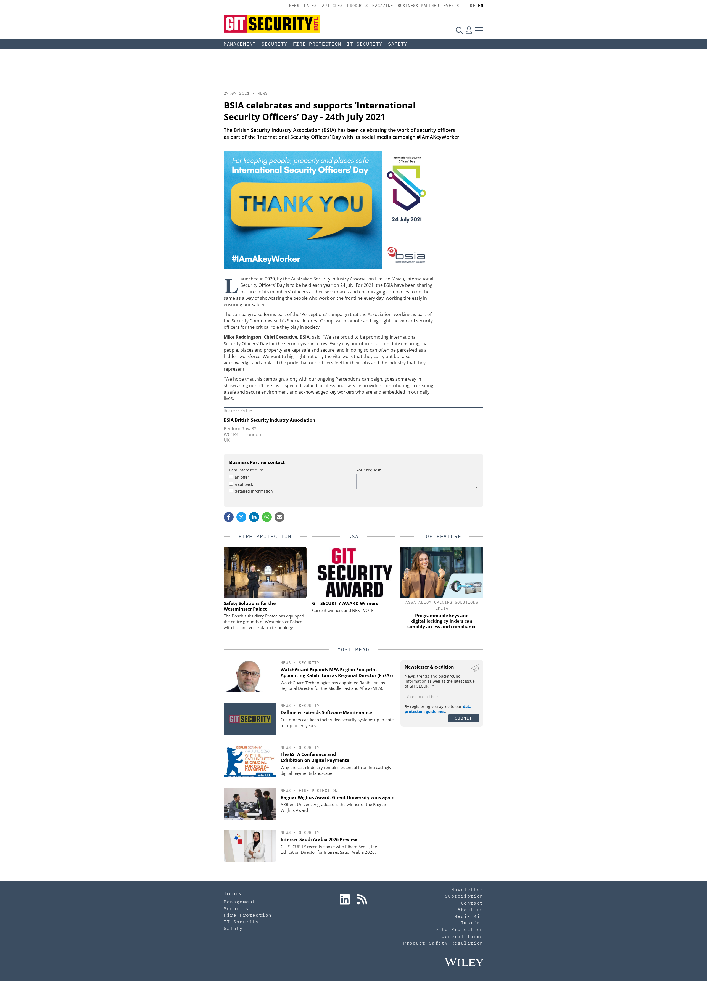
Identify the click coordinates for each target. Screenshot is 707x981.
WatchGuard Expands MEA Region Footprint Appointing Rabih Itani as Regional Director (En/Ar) (337, 672)
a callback (244, 484)
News (294, 5)
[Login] (469, 30)
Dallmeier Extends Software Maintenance (326, 712)
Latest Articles (323, 5)
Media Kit (468, 916)
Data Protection (459, 929)
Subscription (464, 896)
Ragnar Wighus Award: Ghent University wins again (338, 797)
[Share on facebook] (229, 517)
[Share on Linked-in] (254, 517)
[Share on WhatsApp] (267, 517)
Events (451, 5)
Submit (463, 718)
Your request (368, 470)
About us (470, 909)
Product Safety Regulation (443, 943)
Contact (472, 903)
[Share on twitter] (241, 517)
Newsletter (467, 889)
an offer (242, 477)
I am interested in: (246, 470)
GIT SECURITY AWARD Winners (345, 603)
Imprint (472, 923)
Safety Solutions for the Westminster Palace (250, 606)
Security (274, 44)
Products (357, 5)
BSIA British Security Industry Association (269, 420)
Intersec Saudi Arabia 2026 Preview (319, 839)
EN (480, 5)
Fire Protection (317, 44)
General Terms (462, 936)
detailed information (254, 491)
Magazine (382, 5)
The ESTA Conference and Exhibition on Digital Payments (315, 757)
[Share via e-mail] (279, 517)
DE (472, 5)
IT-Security (364, 44)
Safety (397, 44)
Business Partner (418, 5)
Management (240, 44)
